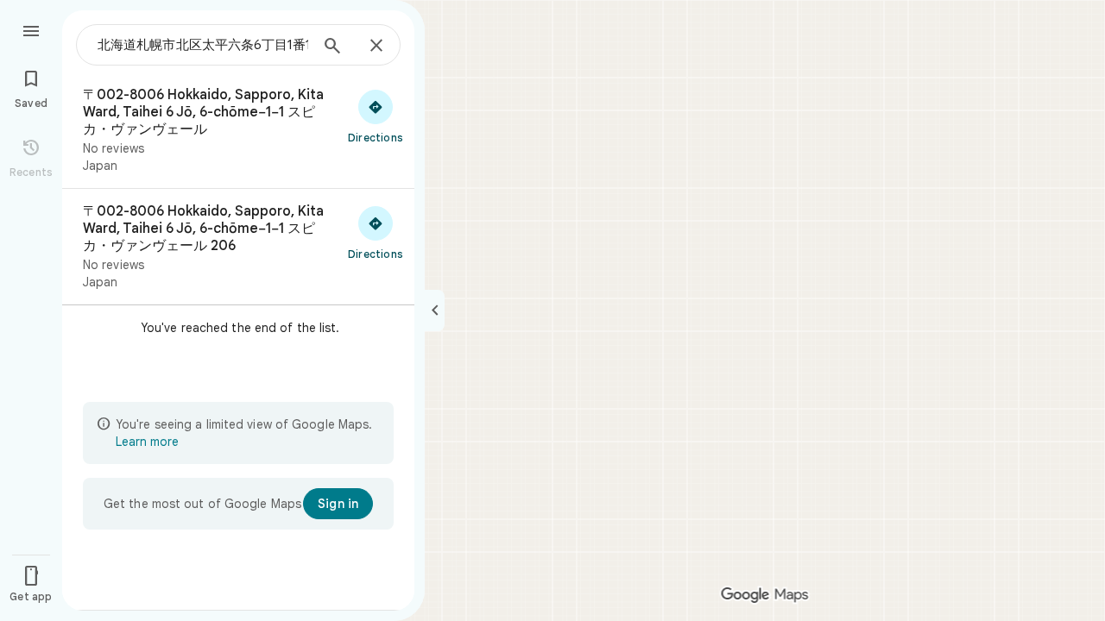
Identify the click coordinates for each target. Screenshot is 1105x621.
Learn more (147, 441)
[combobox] (203, 44)
